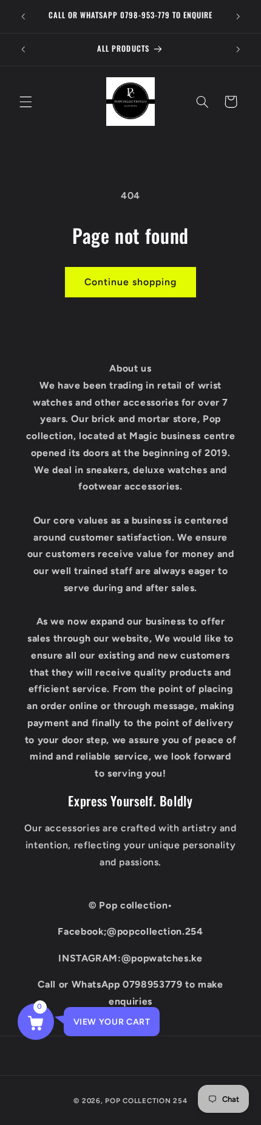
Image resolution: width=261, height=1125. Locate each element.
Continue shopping (130, 282)
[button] (25, 102)
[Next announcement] (238, 16)
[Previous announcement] (23, 16)
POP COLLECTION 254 (146, 1100)
